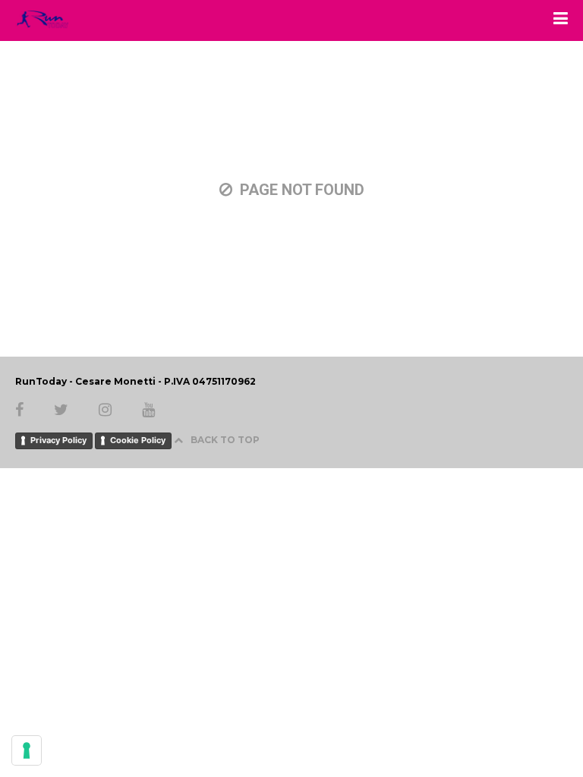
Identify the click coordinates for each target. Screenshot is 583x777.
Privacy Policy (58, 440)
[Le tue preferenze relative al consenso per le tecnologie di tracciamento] (26, 750)
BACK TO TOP (225, 439)
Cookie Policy (137, 440)
